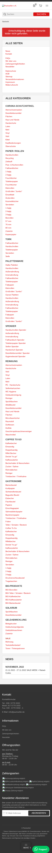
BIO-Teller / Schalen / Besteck (18, 593)
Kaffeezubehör (11, 460)
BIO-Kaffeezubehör (13, 600)
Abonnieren (39, 813)
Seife (7, 256)
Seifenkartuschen (12, 388)
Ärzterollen (10, 198)
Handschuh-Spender (14, 350)
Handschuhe (10, 123)
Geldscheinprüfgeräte (14, 627)
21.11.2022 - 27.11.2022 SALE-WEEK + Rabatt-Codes (25, 671)
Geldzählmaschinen (13, 630)
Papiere (8, 505)
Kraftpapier (10, 488)
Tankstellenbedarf (12, 645)
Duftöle (8, 428)
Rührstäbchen (11, 470)
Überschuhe (10, 146)
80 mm (8, 228)
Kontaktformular (9, 699)
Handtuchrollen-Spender (15, 330)
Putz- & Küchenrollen (14, 165)
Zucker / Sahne (11, 466)
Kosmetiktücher (12, 201)
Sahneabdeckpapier (13, 512)
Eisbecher (9, 498)
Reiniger (9, 398)
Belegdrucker (11, 624)
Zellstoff (8, 161)
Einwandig (9, 447)
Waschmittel (10, 435)
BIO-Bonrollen (11, 590)
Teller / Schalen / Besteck (16, 525)
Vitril (7, 136)
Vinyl (7, 133)
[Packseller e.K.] (9, 6)
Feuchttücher (11, 178)
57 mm (8, 221)
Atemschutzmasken (13, 110)
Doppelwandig (11, 450)
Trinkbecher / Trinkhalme (15, 476)
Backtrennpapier (12, 515)
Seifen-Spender (12, 346)
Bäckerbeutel (11, 485)
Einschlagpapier (12, 508)
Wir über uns (6, 730)
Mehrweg (9, 642)
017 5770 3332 (14, 705)
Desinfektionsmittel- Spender (17, 353)
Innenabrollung (11, 275)
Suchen (41, 14)
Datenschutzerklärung (39, 803)
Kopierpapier (10, 234)
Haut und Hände (12, 120)
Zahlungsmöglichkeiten (10, 734)
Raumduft (9, 421)
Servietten (9, 205)
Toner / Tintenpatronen (15, 648)
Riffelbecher (10, 541)
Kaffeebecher (11, 443)
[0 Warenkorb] (40, 6)
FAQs (4, 726)
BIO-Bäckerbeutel (12, 603)
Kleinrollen (9, 188)
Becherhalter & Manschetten (17, 463)
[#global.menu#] (47, 6)
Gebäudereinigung (13, 395)
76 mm (8, 224)
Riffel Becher (10, 453)
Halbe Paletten (11, 265)
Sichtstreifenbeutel (13, 492)
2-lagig (8, 175)
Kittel (7, 140)
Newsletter (6, 737)
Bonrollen (9, 218)
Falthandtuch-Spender (14, 340)
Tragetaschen (11, 581)
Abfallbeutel (10, 405)
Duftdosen (9, 425)
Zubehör (9, 231)
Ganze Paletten (12, 295)
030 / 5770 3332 (13, 703)
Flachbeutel (10, 502)
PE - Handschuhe (12, 385)
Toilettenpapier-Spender (15, 343)
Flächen (8, 116)
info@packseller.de (17, 712)
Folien (8, 521)
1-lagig (8, 171)
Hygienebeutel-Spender (15, 356)
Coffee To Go (11, 528)
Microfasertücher (12, 418)
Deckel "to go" (11, 456)
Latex (7, 126)
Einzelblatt (9, 195)
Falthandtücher (11, 168)
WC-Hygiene (10, 391)
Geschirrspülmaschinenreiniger (18, 431)
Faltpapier (9, 285)
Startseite (5, 21)
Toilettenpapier (11, 181)
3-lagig (8, 214)
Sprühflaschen (11, 401)
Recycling (9, 158)
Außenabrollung (12, 271)
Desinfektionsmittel (13, 113)
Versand (12, 836)
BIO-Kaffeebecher (13, 596)
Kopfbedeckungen (13, 143)
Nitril (7, 130)
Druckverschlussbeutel (15, 578)
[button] (48, 683)
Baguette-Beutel (12, 495)
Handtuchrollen (11, 155)
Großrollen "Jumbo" (13, 191)
